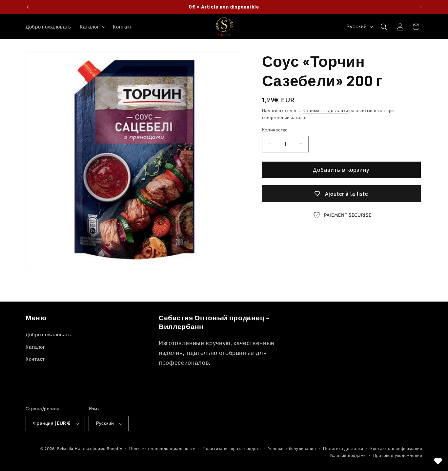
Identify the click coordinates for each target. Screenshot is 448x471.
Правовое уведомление (397, 455)
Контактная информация (396, 448)
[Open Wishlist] (438, 461)
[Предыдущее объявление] (27, 7)
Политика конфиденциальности (162, 448)
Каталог (35, 346)
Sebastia (65, 448)
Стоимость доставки (325, 110)
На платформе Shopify (98, 448)
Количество (275, 130)
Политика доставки (343, 448)
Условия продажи (348, 455)
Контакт (35, 359)
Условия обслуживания (292, 448)
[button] (92, 26)
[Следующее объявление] (421, 7)
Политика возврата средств (232, 448)
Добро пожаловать (48, 334)
